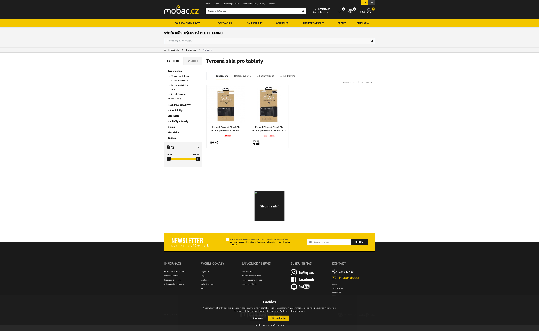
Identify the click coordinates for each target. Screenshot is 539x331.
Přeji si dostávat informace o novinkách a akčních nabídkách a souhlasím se (260, 242)
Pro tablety (176, 99)
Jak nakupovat (247, 271)
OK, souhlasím (278, 318)
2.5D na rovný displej (180, 76)
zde (282, 325)
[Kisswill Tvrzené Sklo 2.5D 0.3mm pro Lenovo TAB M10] (225, 104)
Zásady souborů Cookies (251, 280)
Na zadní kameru (178, 94)
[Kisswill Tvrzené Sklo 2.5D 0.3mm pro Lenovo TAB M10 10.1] (269, 104)
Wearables (282, 23)
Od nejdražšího (287, 76)
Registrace (205, 271)
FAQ (202, 288)
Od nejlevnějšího (265, 76)
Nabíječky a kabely (313, 23)
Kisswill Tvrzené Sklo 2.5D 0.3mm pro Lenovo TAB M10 (225, 129)
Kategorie (173, 61)
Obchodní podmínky (231, 4)
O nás (216, 4)
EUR (371, 2)
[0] (339, 10)
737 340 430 (346, 271)
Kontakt (272, 4)
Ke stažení (205, 280)
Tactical (172, 138)
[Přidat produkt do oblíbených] (241, 89)
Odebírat (359, 242)
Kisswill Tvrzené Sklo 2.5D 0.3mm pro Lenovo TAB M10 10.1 (269, 129)
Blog (202, 276)
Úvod (208, 4)
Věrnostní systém (171, 276)
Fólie (173, 90)
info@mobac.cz (349, 277)
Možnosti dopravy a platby (254, 4)
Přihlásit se (323, 12)
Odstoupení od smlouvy (174, 284)
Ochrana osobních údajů (251, 276)
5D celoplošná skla (179, 81)
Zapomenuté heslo (249, 284)
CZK (364, 2)
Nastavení (258, 318)
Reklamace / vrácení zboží (175, 271)
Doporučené (222, 76)
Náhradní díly (254, 23)
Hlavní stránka (173, 50)
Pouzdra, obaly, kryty (187, 23)
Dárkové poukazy (207, 284)
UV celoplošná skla (179, 85)
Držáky (342, 23)
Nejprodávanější (242, 76)
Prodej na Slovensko (172, 280)
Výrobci (193, 61)
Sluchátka (363, 23)
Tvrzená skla (224, 23)
